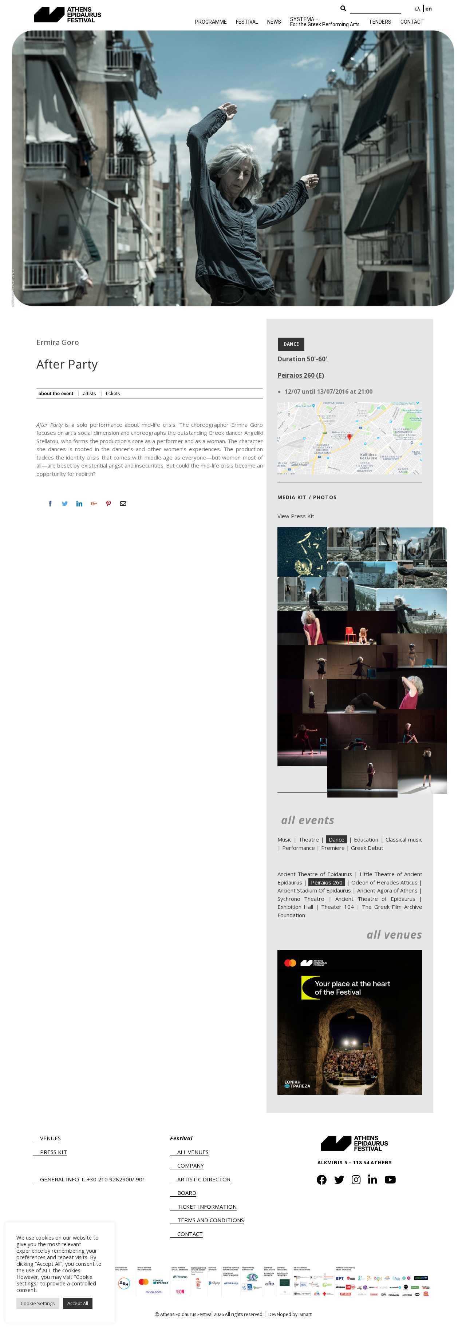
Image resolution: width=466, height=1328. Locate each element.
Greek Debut (367, 847)
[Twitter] (65, 503)
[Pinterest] (108, 503)
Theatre (309, 839)
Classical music (404, 839)
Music (284, 839)
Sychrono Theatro (300, 898)
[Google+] (94, 503)
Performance (298, 847)
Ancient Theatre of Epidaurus (314, 874)
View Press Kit (295, 516)
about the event (56, 393)
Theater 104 (337, 906)
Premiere (333, 847)
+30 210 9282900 (109, 1179)
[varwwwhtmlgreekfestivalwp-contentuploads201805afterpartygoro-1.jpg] (312, 531)
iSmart (305, 1314)
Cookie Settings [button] (38, 1303)
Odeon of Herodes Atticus (384, 882)
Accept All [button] (77, 1303)
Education (366, 839)
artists (89, 393)
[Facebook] (50, 503)
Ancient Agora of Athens (387, 890)
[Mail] (123, 503)
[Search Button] (343, 8)
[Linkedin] (79, 503)
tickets (113, 393)
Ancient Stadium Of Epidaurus (314, 890)
